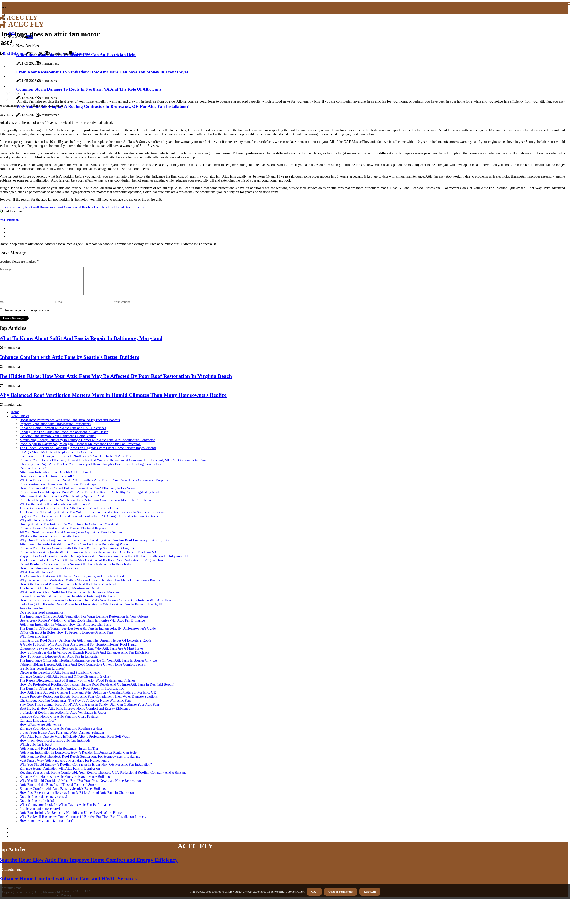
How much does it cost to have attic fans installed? (55, 740)
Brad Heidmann (14, 53)
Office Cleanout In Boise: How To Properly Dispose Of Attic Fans (66, 632)
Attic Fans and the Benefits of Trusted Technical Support (59, 784)
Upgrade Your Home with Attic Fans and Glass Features (59, 716)
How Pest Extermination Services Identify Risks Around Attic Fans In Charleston (77, 792)
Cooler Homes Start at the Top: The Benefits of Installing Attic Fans (67, 596)
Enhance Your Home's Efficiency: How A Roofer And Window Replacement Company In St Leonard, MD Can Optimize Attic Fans (113, 460)
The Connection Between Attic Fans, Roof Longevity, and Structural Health (73, 576)
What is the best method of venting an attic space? (55, 504)
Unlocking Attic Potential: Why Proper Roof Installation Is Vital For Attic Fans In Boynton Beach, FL (91, 604)
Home (15, 412)
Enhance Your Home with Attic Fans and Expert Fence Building (65, 776)
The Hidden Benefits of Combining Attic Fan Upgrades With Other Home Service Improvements (88, 448)
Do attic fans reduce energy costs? (43, 796)
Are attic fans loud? (33, 608)
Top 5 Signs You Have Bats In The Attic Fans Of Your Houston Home (69, 508)
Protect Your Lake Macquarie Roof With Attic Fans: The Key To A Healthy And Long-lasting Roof (89, 492)
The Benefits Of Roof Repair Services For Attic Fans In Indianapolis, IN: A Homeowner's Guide (88, 628)
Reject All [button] (370, 891)
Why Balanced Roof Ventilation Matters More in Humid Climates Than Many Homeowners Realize (90, 580)
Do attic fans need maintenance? (42, 612)
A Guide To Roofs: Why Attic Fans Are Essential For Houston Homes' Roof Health (78, 644)
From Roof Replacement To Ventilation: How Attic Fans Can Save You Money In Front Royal (86, 500)
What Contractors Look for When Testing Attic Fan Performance (65, 804)
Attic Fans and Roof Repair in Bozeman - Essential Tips (59, 748)
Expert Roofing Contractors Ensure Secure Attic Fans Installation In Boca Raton (76, 564)
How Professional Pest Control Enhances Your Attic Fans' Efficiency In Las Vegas (77, 488)
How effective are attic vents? (40, 724)
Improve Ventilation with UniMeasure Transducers (55, 424)
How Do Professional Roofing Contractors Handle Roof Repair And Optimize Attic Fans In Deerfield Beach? (97, 684)
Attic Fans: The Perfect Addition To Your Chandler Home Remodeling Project (75, 544)
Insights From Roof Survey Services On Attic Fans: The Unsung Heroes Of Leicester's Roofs (85, 640)
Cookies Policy (294, 891)
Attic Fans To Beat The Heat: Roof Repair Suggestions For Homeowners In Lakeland (80, 756)
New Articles (20, 416)
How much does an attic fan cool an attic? (49, 568)
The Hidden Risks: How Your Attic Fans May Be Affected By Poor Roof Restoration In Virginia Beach (92, 560)
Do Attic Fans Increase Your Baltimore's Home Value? (58, 436)
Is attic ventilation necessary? (40, 808)
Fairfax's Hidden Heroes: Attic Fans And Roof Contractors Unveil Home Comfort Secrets (83, 664)
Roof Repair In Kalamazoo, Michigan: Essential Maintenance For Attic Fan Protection (80, 444)
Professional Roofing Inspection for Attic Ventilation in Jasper (63, 712)
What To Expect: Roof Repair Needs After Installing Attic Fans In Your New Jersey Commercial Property (94, 480)
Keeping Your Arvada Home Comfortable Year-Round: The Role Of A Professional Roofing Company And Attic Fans (103, 772)
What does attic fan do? (36, 572)
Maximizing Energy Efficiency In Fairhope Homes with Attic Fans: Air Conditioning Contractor (87, 440)
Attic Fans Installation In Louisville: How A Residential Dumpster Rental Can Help (78, 752)
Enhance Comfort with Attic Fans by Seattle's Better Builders (63, 788)
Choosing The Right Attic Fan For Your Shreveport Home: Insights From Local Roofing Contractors (90, 464)
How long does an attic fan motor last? (47, 820)
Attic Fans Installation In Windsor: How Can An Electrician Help (65, 624)
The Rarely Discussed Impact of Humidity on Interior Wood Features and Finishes (77, 680)
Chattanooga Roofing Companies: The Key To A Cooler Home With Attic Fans (75, 700)
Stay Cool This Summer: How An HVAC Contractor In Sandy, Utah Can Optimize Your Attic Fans (89, 704)
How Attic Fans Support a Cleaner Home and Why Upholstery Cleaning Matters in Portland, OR (88, 692)
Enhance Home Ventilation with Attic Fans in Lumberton (60, 768)
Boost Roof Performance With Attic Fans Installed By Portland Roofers (70, 420)
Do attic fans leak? (33, 468)
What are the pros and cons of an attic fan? (49, 536)
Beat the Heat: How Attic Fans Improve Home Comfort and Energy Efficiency (75, 708)
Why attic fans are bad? (36, 520)
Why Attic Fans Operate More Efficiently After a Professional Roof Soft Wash (75, 736)
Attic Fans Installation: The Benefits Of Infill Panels (56, 472)
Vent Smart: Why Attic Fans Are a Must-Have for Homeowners (64, 760)
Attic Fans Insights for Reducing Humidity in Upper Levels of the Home (71, 812)
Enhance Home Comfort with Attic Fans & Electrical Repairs (63, 528)
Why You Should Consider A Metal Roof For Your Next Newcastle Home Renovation (80, 780)
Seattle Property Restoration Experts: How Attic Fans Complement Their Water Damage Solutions (89, 696)
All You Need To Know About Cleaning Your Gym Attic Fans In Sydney (71, 532)
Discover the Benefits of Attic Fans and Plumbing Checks (60, 672)
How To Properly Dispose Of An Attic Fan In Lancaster (59, 656)
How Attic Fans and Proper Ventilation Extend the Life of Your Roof (68, 584)
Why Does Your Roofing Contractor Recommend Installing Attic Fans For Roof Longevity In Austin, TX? (94, 540)
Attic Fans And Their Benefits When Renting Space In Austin (63, 496)
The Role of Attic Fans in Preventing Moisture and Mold (59, 588)
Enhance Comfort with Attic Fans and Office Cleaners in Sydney (65, 676)
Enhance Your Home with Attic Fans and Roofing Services (61, 728)
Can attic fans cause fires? (38, 720)
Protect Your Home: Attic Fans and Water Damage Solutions (62, 732)
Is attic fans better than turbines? (42, 668)
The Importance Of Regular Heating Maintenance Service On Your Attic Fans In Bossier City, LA (88, 660)
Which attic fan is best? (36, 744)
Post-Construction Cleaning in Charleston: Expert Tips (58, 484)
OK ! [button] (314, 891)
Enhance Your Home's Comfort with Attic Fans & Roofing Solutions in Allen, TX (77, 548)
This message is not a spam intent (26, 310)
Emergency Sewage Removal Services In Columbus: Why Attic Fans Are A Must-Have (81, 648)
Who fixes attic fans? (34, 636)
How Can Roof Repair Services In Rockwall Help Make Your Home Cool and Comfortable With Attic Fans (95, 600)
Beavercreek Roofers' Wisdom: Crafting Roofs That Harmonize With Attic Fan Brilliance (82, 620)
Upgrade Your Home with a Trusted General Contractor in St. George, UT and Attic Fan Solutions (89, 516)
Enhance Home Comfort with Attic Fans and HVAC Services (63, 428)
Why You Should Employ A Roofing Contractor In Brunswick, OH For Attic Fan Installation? (86, 764)
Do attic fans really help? (37, 800)
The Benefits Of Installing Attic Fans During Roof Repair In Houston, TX (72, 688)
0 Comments (81, 53)
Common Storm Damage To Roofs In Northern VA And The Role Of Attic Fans (76, 456)
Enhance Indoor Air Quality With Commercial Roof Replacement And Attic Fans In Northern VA (88, 552)
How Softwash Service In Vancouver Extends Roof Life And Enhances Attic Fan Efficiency (84, 652)
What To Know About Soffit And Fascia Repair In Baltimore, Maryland (70, 592)
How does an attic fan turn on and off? (47, 476)
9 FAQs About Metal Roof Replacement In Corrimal (57, 452)
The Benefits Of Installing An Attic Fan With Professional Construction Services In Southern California (92, 512)
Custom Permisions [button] (340, 891)
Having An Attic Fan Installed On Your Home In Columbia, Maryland (69, 524)
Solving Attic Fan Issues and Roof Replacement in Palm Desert (64, 432)
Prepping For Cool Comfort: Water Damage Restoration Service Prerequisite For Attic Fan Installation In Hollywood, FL (104, 556)
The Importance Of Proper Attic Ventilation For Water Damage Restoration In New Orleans (84, 616)
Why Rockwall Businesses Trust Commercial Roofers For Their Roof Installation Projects (83, 816)
